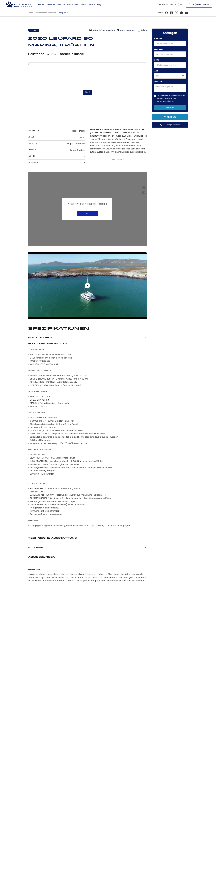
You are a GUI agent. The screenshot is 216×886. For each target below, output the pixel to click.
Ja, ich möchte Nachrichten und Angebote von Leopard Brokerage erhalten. (171, 98)
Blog (99, 4)
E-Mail (157, 60)
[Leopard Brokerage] (19, 4)
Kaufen (41, 4)
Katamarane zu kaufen (46, 13)
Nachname (159, 49)
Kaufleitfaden (73, 4)
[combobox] (167, 76)
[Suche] (181, 4)
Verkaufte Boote (88, 4)
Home (31, 13)
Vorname (158, 38)
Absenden (170, 107)
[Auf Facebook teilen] (166, 12)
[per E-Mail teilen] (186, 12)
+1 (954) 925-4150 (171, 124)
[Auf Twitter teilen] (171, 12)
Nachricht (159, 82)
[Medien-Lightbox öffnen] (87, 285)
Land (156, 71)
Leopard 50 (64, 13)
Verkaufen (51, 4)
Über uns (61, 4)
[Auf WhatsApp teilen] (181, 12)
